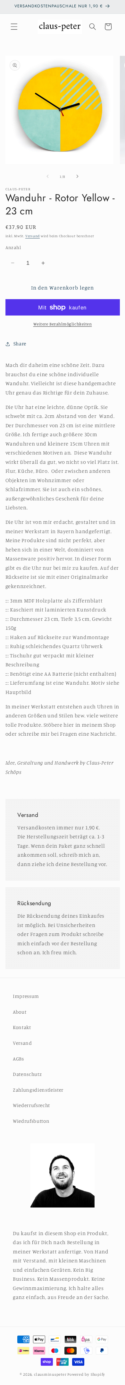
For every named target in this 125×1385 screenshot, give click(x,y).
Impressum (26, 996)
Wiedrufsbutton (31, 1121)
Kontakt (22, 1027)
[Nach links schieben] (48, 176)
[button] (14, 26)
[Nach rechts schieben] (77, 176)
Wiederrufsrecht (31, 1105)
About (19, 1012)
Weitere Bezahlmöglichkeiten (62, 323)
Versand (32, 236)
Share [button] (19, 344)
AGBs (18, 1059)
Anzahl (13, 247)
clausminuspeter (50, 1374)
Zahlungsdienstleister (38, 1090)
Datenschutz (27, 1074)
